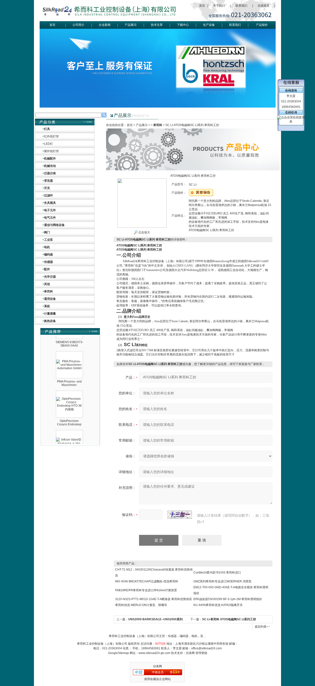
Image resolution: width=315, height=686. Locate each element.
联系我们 (241, 5)
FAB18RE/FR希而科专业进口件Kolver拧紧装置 (146, 590)
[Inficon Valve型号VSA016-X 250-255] (69, 432)
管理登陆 (201, 653)
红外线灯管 (51, 136)
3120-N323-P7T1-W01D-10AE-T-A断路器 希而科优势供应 (153, 599)
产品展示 (131, 25)
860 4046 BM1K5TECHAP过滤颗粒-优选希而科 (146, 581)
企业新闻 (104, 25)
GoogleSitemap (118, 653)
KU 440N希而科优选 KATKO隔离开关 (218, 605)
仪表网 (190, 653)
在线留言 (263, 5)
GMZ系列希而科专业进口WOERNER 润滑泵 (222, 581)
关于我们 (219, 5)
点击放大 (144, 232)
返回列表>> (262, 626)
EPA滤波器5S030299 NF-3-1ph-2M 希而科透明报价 (227, 599)
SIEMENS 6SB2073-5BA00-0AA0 (69, 336)
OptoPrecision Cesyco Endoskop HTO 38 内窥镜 (69, 417)
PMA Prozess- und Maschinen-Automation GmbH (69, 377)
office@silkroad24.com (206, 648)
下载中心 (183, 25)
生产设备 (209, 25)
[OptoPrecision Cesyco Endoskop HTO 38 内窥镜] (69, 391)
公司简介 (78, 25)
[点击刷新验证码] (179, 515)
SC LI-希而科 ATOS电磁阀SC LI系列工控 (229, 619)
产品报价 (262, 25)
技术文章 (157, 25)
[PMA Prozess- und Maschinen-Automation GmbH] (69, 354)
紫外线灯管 (51, 151)
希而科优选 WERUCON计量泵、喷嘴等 (141, 605)
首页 (202, 5)
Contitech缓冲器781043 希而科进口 (217, 572)
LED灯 (48, 143)
